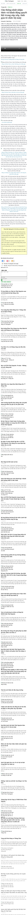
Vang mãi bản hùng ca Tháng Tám (11, 838)
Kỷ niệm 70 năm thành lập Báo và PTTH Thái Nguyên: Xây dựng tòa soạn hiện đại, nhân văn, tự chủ (13, 443)
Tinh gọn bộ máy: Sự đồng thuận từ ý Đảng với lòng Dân (12, 59)
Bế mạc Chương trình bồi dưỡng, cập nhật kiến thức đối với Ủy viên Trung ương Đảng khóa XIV (13, 575)
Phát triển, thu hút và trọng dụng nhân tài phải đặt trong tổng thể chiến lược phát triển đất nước (13, 536)
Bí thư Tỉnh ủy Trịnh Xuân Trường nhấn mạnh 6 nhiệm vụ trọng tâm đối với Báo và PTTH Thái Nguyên (13, 422)
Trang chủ (3, 7)
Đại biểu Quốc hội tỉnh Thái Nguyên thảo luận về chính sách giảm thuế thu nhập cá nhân (13, 651)
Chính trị (19, 3)
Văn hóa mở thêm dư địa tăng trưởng (12, 690)
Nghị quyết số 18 (4, 267)
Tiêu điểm (3, 3)
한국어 (25, 1)
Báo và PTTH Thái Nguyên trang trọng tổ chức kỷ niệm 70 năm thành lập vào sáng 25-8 (13, 498)
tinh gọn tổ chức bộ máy (13, 265)
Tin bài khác (6, 282)
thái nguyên (20, 265)
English (19, 1)
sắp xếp (5, 265)
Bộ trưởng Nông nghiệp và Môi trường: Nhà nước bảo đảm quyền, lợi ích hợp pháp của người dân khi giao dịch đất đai (14, 671)
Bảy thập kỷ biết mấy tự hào (9, 462)
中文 (22, 1)
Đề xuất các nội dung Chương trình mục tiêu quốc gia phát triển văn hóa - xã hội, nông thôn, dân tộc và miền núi (13, 819)
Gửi (1, 280)
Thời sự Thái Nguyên (11, 3)
